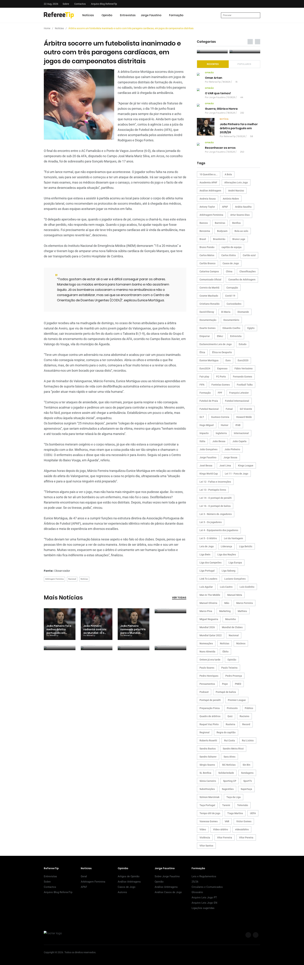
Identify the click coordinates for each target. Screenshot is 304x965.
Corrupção (232, 287)
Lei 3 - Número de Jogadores (216, 514)
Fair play (204, 376)
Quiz (230, 716)
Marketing (225, 611)
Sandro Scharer (208, 756)
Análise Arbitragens (129, 881)
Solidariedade (226, 772)
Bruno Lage (238, 239)
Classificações (247, 271)
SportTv (247, 781)
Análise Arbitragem (210, 190)
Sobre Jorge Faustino (167, 876)
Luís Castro (226, 586)
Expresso (222, 368)
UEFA (253, 813)
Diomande (243, 311)
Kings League (245, 465)
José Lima (225, 465)
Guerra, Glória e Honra (221, 109)
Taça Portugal (207, 805)
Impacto (204, 433)
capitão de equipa (231, 247)
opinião (209, 73)
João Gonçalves (208, 449)
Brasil (203, 239)
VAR (227, 821)
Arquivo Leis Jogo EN (204, 902)
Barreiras (220, 223)
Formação (176, 15)
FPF (220, 392)
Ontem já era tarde (210, 659)
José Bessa (206, 465)
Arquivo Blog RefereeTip (104, 3)
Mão (226, 603)
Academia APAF (208, 182)
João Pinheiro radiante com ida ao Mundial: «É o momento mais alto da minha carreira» (96, 633)
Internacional (241, 433)
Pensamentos (207, 683)
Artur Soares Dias (240, 214)
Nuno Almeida (207, 651)
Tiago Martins (235, 813)
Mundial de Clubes (232, 627)
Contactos (80, 3)
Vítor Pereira (246, 837)
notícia (224, 119)
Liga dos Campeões (210, 562)
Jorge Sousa (230, 457)
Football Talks (245, 384)
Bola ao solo (241, 231)
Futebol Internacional (237, 400)
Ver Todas (179, 597)
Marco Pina (206, 611)
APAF (225, 206)
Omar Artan (213, 78)
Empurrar (205, 336)
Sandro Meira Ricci (233, 748)
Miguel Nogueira (209, 619)
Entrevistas (127, 15)
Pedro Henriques (209, 675)
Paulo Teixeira (229, 667)
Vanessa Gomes (209, 821)
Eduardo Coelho (231, 328)
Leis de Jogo (207, 546)
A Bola (228, 174)
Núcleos (240, 643)
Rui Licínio (248, 740)
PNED (238, 683)
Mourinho (230, 619)
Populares (244, 64)
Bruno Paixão (207, 247)
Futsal (229, 409)
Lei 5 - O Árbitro (208, 538)
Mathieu (242, 611)
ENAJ (220, 336)
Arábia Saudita (243, 206)
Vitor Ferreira (224, 837)
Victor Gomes (243, 821)
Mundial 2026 (207, 627)
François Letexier (239, 392)
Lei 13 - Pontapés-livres (213, 489)
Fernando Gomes (242, 376)
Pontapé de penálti (210, 700)
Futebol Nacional (209, 409)
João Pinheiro (232, 449)
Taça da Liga (233, 797)
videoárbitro (242, 829)
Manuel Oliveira (208, 603)
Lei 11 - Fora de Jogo (236, 473)
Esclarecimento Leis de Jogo (216, 344)
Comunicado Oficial (210, 279)
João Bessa (218, 441)
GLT (202, 417)
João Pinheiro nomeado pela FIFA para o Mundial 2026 (133, 631)
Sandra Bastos (208, 748)
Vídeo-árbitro (220, 829)
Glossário (197, 892)
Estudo (242, 344)
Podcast (204, 692)
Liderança (226, 546)
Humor (224, 425)
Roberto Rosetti (208, 740)
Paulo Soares (207, 667)
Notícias (88, 15)
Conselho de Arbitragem (241, 279)
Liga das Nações (226, 554)
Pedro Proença (233, 675)
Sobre (66, 3)
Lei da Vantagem (233, 538)
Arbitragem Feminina (54, 579)
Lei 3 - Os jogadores (211, 522)
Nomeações (206, 643)
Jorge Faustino (151, 15)
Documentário (231, 320)
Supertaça (246, 789)
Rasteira (230, 724)
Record (246, 724)
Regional (205, 732)
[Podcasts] (212, 51)
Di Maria (225, 311)
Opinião (107, 15)
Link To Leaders (208, 578)
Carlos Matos (207, 255)
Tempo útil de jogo (210, 813)
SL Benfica (205, 772)
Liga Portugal (207, 570)
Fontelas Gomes (220, 384)
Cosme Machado (209, 295)
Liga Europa (235, 562)
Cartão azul (249, 255)
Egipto (251, 328)
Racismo (244, 716)
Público (249, 708)
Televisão (242, 805)
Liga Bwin (205, 554)
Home (47, 28)
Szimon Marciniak (209, 797)
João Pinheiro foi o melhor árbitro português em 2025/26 (58, 631)
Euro (228, 360)
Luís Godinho (247, 586)
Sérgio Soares (207, 764)
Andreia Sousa (208, 198)
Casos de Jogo (231, 263)
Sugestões (228, 789)
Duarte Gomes (208, 328)
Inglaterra (221, 433)
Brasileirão (219, 239)
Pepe (225, 683)
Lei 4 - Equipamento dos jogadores (219, 530)
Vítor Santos (206, 845)
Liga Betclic (245, 546)
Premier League (237, 700)
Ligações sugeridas (203, 908)
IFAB (237, 425)
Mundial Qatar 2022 (211, 635)
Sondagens (247, 772)
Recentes (213, 64)
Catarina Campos (209, 271)
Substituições (207, 789)
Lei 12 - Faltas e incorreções (215, 481)
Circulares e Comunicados (207, 887)
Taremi (226, 805)
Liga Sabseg (228, 570)
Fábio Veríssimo (244, 368)
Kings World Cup (209, 473)
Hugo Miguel (207, 425)
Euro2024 (205, 368)
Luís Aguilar (206, 586)
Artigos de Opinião (129, 876)
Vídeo (203, 829)
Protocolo (232, 708)
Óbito (225, 651)
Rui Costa (229, 740)
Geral (84, 876)
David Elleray (207, 311)
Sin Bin (246, 764)
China (229, 271)
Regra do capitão (226, 732)
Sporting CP (229, 781)
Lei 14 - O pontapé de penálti (216, 497)
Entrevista (236, 336)
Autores (122, 892)
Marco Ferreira (244, 603)
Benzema (205, 231)
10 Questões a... (209, 174)
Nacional (72, 579)
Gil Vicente (246, 409)
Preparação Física (210, 708)
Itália (202, 441)
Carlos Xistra (228, 255)
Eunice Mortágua (209, 360)
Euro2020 (243, 360)
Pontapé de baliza (226, 692)
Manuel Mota (234, 595)
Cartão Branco (208, 263)
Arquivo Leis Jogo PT (204, 897)
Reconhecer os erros (220, 148)
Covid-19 (230, 295)
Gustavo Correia (220, 417)
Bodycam (222, 231)
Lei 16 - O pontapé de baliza (215, 506)
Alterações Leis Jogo (236, 182)
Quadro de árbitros (210, 716)
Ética (202, 352)
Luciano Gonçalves (235, 578)
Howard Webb (244, 417)
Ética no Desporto (222, 352)
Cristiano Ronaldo (210, 303)
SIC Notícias (229, 764)
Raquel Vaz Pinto (209, 724)
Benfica (236, 223)
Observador (62, 571)
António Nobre (231, 198)
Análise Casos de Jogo (168, 892)
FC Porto (221, 376)
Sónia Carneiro (208, 781)
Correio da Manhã (209, 287)
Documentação (208, 320)
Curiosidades (234, 303)
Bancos (204, 223)
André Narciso (236, 190)
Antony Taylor (207, 206)
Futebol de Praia (209, 400)
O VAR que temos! (218, 93)
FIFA (202, 384)
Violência (205, 837)
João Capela (239, 441)
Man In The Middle (210, 595)
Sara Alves (229, 756)
